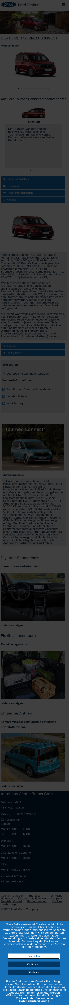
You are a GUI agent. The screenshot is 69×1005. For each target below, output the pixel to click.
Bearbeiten (34, 956)
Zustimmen (33, 964)
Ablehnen (33, 972)
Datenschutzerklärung (34, 1001)
